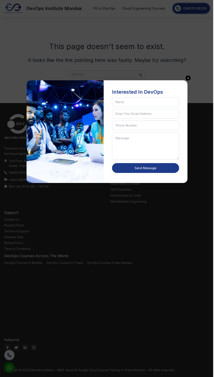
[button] (188, 78)
